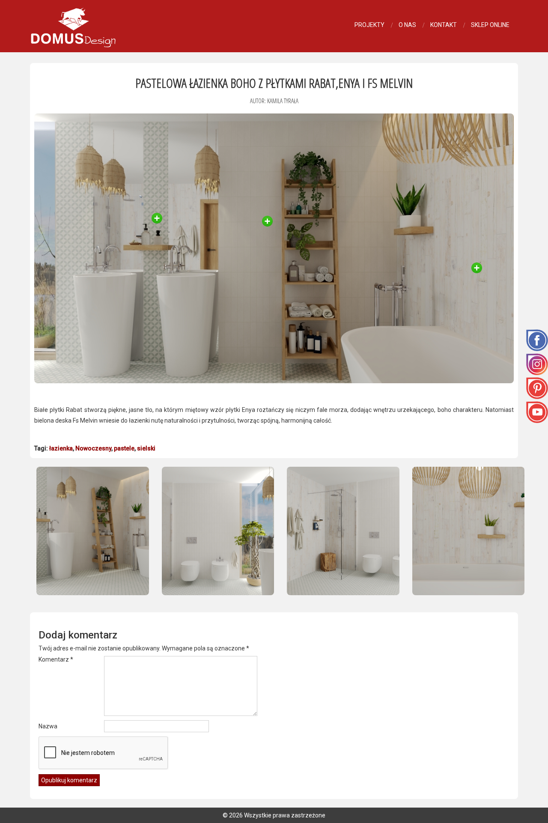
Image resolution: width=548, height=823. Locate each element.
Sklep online (490, 24)
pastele (124, 448)
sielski (146, 448)
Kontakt (443, 24)
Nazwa (48, 726)
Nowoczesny (93, 448)
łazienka (61, 448)
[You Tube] (537, 411)
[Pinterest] (537, 387)
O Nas (407, 24)
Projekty (369, 24)
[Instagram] (537, 363)
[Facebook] (537, 339)
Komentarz (56, 659)
